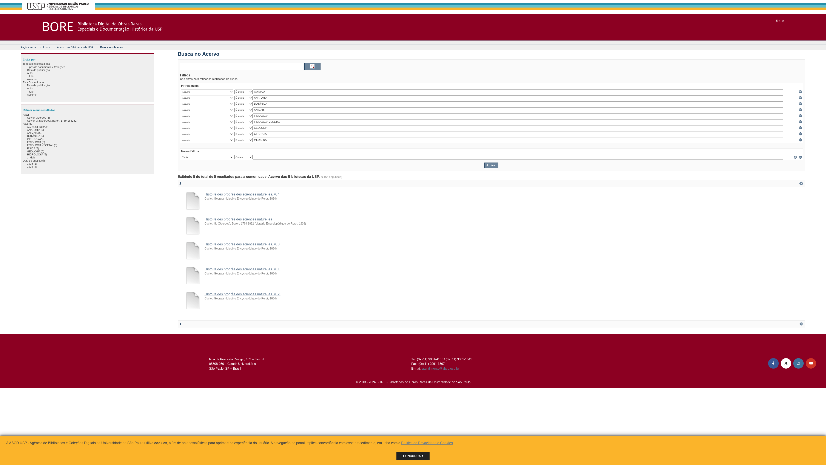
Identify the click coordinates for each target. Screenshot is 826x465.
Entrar (780, 20)
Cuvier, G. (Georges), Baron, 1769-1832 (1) (52, 120)
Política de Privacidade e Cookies (427, 443)
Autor (30, 73)
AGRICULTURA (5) (38, 127)
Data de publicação (38, 70)
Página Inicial (29, 47)
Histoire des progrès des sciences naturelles (238, 219)
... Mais (31, 157)
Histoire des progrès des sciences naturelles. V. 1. (242, 269)
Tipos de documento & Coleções (46, 67)
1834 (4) (32, 166)
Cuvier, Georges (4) (38, 117)
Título (30, 76)
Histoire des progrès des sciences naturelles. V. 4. (242, 194)
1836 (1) (32, 163)
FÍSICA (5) (33, 148)
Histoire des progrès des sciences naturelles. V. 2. (242, 294)
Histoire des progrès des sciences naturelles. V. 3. (242, 244)
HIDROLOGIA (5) (37, 154)
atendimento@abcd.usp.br (440, 368)
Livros (46, 47)
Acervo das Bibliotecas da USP (75, 47)
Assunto (32, 79)
